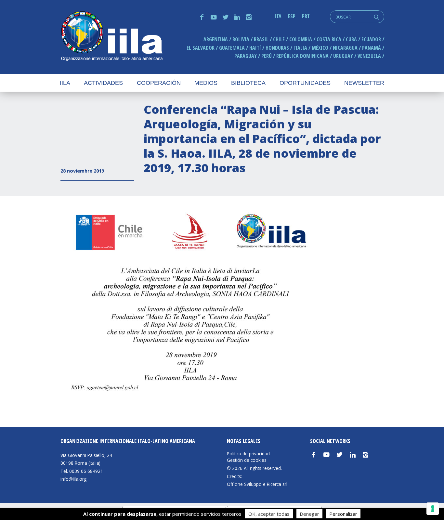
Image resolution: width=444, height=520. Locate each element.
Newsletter (364, 83)
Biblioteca (248, 83)
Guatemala (232, 47)
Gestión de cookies (247, 460)
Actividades (103, 83)
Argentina (215, 39)
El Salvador (201, 47)
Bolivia (240, 39)
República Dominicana (302, 55)
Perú (266, 55)
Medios (205, 83)
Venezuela (369, 55)
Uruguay (343, 55)
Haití (255, 47)
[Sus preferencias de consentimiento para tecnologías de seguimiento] (432, 508)
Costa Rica (329, 39)
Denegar (309, 514)
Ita (278, 16)
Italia (300, 47)
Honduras (277, 47)
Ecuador (371, 39)
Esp (291, 16)
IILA (111, 37)
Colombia (300, 39)
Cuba (351, 39)
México (320, 47)
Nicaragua (345, 47)
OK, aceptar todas (269, 514)
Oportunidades (305, 83)
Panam (371, 47)
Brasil (261, 39)
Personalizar (343, 514)
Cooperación (159, 83)
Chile (279, 39)
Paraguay (245, 55)
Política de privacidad (248, 453)
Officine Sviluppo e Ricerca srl (257, 484)
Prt (306, 16)
